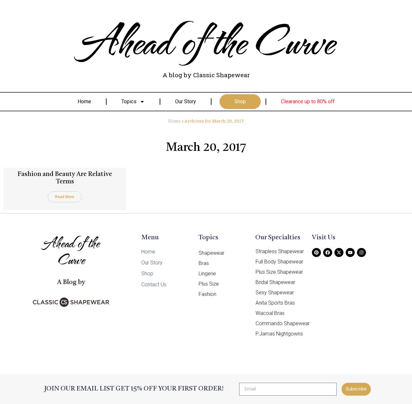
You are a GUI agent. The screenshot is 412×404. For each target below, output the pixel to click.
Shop (240, 101)
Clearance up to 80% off (308, 101)
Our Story (185, 101)
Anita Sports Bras (275, 303)
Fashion (207, 294)
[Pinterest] (316, 252)
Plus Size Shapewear (279, 272)
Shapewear (211, 253)
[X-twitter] (338, 252)
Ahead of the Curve (206, 40)
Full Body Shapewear (279, 262)
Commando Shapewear (283, 323)
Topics (128, 101)
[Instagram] (361, 252)
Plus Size (209, 284)
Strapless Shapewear (280, 251)
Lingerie (207, 274)
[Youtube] (350, 252)
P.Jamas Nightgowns (279, 334)
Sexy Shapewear (275, 292)
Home (84, 101)
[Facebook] (327, 252)
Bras (204, 263)
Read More (64, 197)
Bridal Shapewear (275, 282)
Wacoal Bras (270, 313)
